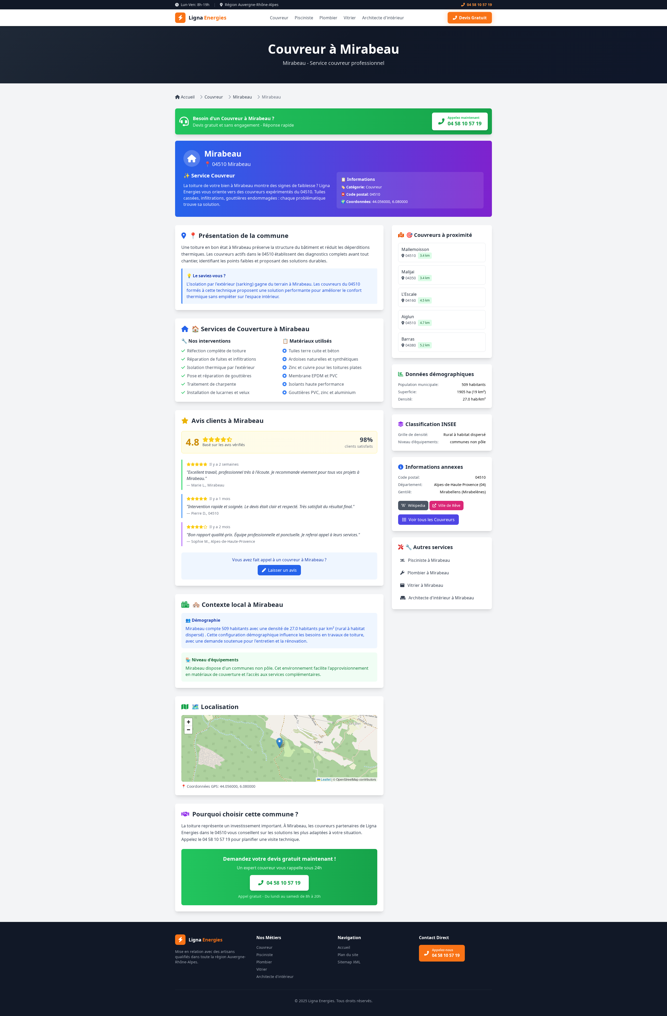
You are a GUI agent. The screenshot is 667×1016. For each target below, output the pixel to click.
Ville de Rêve (449, 505)
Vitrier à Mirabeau (424, 585)
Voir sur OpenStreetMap (350, 720)
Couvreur (279, 18)
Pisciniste (304, 18)
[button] (279, 743)
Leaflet (325, 779)
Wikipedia (416, 505)
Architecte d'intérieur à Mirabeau (440, 598)
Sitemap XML (349, 961)
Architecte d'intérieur (383, 18)
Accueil (188, 97)
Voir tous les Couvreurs (432, 519)
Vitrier (350, 18)
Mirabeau (242, 97)
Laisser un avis (282, 570)
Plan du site (348, 954)
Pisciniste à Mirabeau (428, 560)
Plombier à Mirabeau (427, 573)
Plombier (328, 18)
